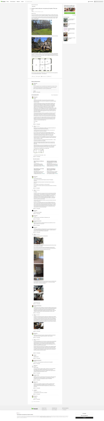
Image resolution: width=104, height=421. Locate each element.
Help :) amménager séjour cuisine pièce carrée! (71, 19)
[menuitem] (8, 1)
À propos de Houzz (44, 409)
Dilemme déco (33, 6)
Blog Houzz (64, 409)
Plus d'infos (38, 329)
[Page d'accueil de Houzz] (35, 408)
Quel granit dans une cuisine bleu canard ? (71, 38)
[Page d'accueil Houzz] (3, 1)
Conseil (22, 1)
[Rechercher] (26, 1)
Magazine (18, 1)
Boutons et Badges (54, 409)
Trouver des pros (12, 1)
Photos (7, 1)
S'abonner (49, 76)
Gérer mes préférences (84, 415)
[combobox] (37, 1)
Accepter (84, 417)
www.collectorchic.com (37, 370)
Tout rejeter (84, 413)
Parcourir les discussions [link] (35, 4)
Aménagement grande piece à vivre (71, 24)
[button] (45, 87)
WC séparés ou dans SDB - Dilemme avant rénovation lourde (71, 29)
